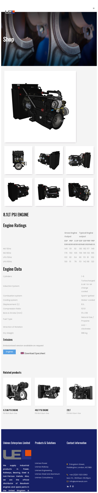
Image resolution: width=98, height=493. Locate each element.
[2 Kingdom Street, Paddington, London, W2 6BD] (81, 460)
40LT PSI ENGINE (41, 410)
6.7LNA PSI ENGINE (10, 410)
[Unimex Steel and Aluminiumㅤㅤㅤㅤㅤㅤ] (49, 468)
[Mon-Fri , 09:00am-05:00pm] (81, 472)
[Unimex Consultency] (49, 471)
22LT (69, 410)
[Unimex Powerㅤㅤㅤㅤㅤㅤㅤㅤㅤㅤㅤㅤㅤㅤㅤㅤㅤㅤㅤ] (49, 457)
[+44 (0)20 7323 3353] (81, 468)
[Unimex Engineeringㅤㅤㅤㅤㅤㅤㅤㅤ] (49, 464)
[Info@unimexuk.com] (81, 475)
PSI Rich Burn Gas (10, 413)
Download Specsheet (34, 353)
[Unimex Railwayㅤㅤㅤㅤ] (49, 460)
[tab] (9, 352)
